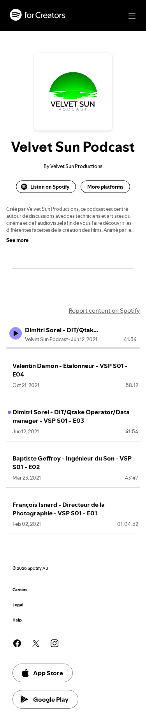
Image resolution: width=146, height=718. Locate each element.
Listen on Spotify (49, 186)
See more (17, 239)
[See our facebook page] (17, 643)
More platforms (105, 186)
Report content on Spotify (104, 310)
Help (17, 620)
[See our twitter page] (35, 643)
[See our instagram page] (54, 643)
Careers (19, 590)
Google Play (51, 699)
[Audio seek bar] (73, 348)
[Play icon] (15, 333)
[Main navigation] (132, 16)
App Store (48, 673)
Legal (17, 605)
